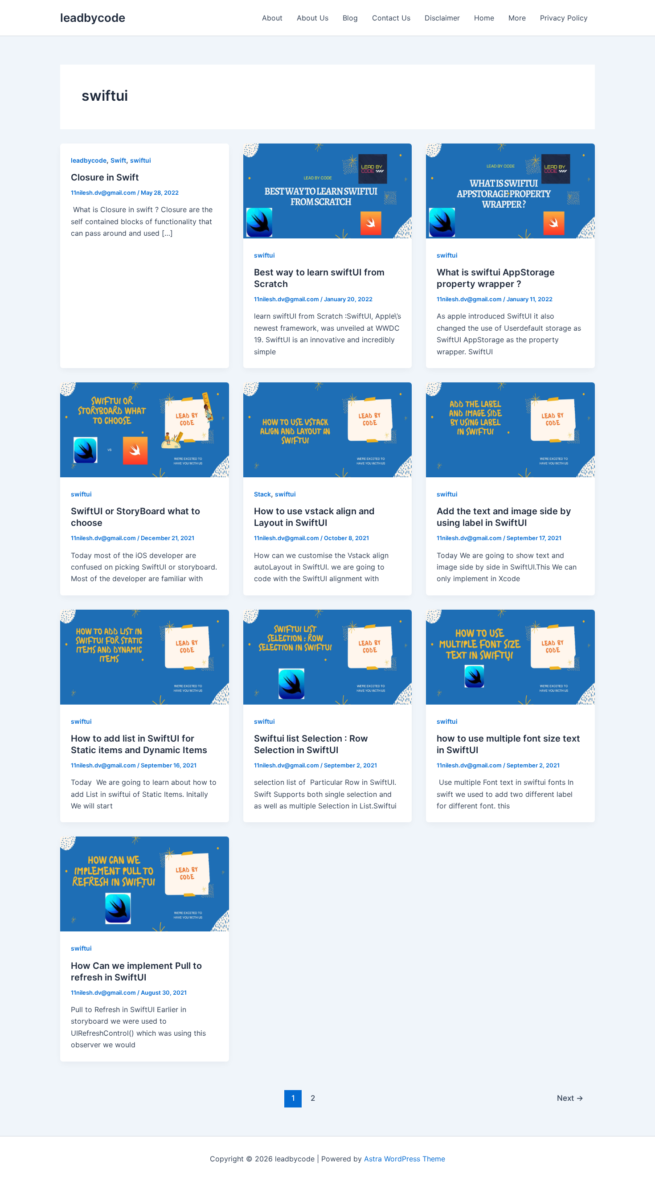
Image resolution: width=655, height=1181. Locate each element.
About (272, 17)
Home (484, 17)
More (517, 17)
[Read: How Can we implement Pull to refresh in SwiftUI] (144, 883)
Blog (350, 17)
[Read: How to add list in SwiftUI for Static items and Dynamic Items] (144, 656)
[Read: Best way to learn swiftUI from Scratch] (327, 190)
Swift (118, 160)
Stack (262, 494)
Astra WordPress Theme (404, 1158)
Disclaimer (442, 17)
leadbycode (92, 18)
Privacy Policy (564, 17)
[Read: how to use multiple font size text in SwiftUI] (510, 656)
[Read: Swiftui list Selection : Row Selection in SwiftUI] (327, 656)
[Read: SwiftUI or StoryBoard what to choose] (144, 429)
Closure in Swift (105, 177)
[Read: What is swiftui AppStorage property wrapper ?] (510, 190)
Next (570, 1098)
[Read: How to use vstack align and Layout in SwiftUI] (327, 429)
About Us (312, 17)
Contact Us (391, 17)
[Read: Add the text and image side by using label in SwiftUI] (510, 429)
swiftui (140, 160)
